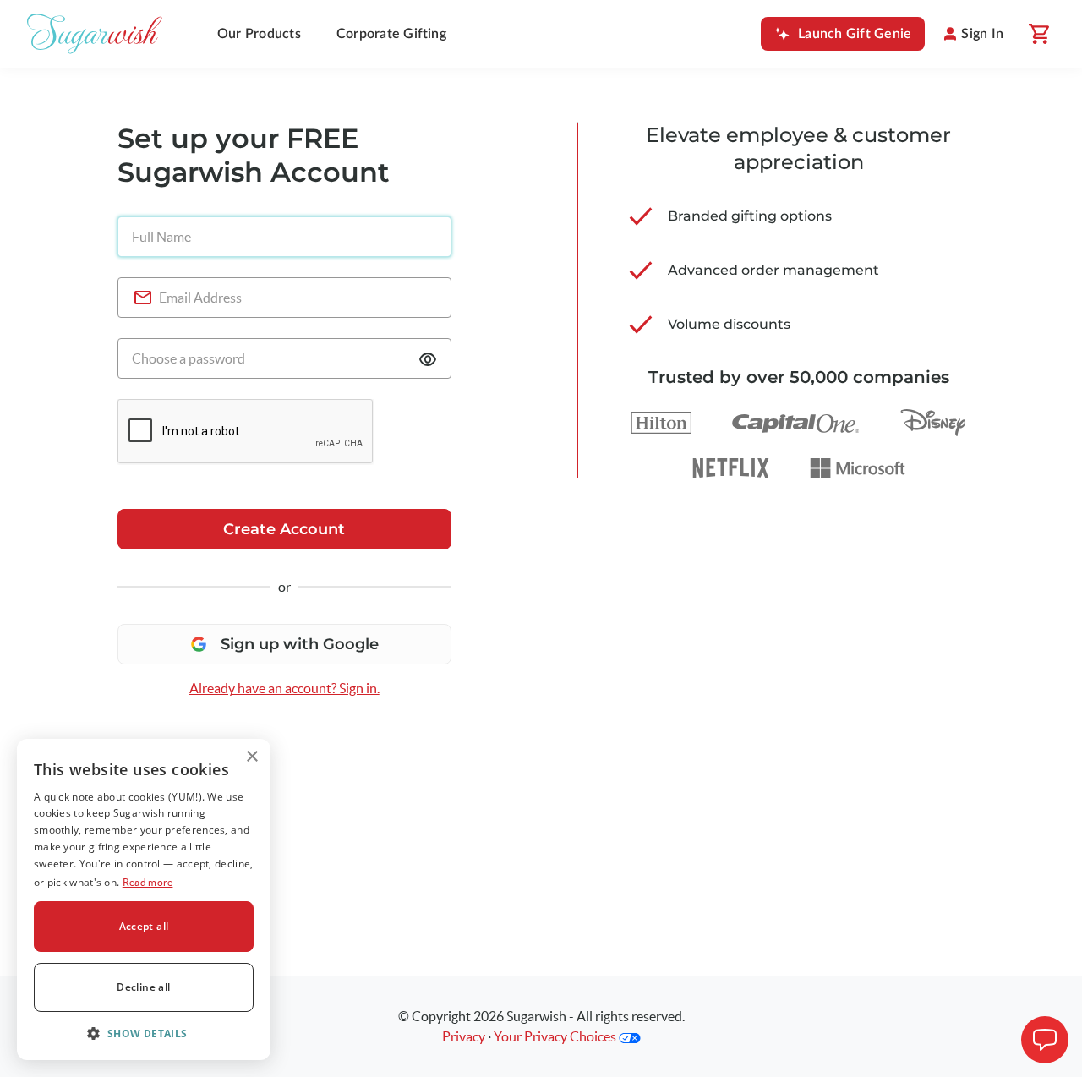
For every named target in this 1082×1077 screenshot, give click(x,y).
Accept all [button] (144, 926)
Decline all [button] (143, 987)
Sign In (982, 34)
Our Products (259, 34)
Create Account (284, 529)
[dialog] (143, 899)
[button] (144, 1033)
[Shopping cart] (1038, 34)
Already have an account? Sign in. (284, 688)
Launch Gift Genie (854, 34)
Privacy (463, 1036)
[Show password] (428, 359)
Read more (148, 882)
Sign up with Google (300, 644)
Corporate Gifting (391, 34)
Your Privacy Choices (556, 1036)
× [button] (251, 757)
